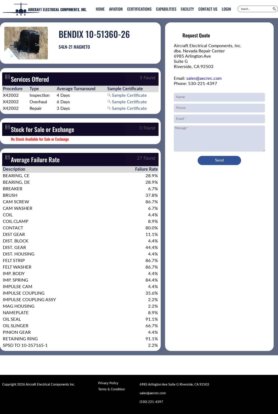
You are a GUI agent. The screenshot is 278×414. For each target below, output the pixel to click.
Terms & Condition (111, 389)
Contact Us (207, 9)
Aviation (116, 9)
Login (226, 9)
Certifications (139, 9)
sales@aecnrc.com (204, 78)
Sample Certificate (129, 95)
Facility (187, 9)
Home (100, 9)
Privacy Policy (108, 383)
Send (219, 160)
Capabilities (166, 9)
